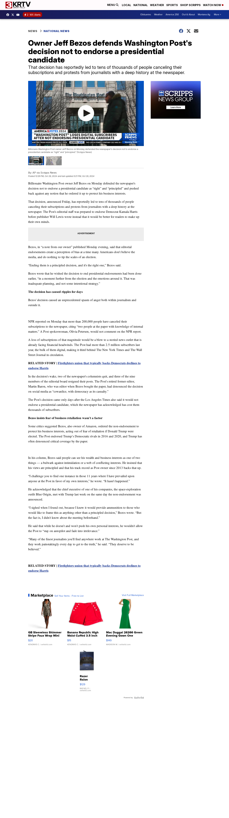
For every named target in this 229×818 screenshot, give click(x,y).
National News (57, 31)
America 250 (172, 14)
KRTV (13, 14)
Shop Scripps (190, 5)
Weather (157, 5)
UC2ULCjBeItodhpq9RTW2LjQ (18, 14)
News (32, 31)
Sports (172, 5)
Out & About (188, 14)
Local (126, 5)
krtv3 (8, 14)
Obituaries (145, 14)
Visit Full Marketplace (133, 595)
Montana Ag (204, 14)
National (140, 5)
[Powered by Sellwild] (139, 697)
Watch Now (212, 5)
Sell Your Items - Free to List (68, 596)
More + (217, 14)
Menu (111, 5)
